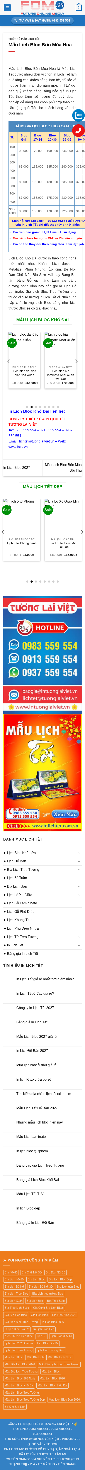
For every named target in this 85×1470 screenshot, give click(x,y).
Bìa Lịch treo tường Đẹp (47, 1293)
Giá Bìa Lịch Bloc (16, 1315)
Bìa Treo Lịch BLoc (17, 1307)
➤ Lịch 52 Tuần (15, 878)
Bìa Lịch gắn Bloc (68, 1286)
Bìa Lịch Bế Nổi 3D (41, 1286)
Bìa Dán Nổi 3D (55, 1272)
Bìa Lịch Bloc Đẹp (60, 1279)
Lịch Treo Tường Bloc (51, 1350)
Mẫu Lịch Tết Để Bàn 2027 (37, 1108)
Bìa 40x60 (11, 1272)
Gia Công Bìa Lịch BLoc (48, 1307)
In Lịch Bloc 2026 (53, 1322)
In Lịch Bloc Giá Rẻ (17, 1329)
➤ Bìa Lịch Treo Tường (21, 869)
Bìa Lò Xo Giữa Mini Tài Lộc (63, 545)
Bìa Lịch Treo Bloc (16, 1293)
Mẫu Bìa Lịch (35, 1357)
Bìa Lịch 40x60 (14, 1279)
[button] (7, 7)
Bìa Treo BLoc (56, 1300)
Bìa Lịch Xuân (13, 1300)
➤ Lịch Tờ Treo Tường (21, 937)
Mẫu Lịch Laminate (31, 1137)
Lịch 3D (41, 1336)
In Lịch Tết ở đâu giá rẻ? (35, 993)
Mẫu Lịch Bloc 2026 (52, 1378)
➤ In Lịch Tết (13, 945)
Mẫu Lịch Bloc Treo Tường (22, 1392)
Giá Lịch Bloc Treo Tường (21, 1322)
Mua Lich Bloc (14, 1357)
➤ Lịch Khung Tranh (18, 920)
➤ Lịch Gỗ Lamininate (20, 903)
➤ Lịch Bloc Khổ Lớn (19, 853)
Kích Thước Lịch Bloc (19, 1336)
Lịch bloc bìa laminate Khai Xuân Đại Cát (60, 374)
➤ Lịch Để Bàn (14, 861)
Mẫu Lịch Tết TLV (30, 1194)
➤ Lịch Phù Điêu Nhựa (21, 928)
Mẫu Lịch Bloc (51, 1371)
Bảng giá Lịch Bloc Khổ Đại (37, 1180)
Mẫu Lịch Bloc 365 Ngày (20, 1378)
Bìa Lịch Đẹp (35, 1300)
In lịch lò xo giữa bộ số (33, 1079)
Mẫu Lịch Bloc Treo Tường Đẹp (25, 1399)
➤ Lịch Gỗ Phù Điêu (18, 911)
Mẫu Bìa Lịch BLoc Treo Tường (59, 1364)
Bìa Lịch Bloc (36, 1279)
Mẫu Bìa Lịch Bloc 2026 (20, 1364)
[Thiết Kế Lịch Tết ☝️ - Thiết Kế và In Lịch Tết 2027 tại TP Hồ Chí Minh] (42, 7)
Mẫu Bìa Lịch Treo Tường (21, 1371)
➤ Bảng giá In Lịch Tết (20, 953)
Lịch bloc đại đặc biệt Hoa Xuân (24, 373)
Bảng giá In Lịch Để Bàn (35, 1222)
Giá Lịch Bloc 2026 (64, 1315)
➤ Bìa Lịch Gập (15, 886)
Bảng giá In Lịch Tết (31, 1022)
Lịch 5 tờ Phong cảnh (22, 543)
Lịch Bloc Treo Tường (18, 1350)
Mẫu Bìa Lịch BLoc (60, 1357)
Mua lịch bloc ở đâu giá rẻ (36, 1065)
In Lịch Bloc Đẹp (43, 1329)
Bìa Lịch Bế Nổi (14, 1286)
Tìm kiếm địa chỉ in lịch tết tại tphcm (43, 1094)
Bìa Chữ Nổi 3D (32, 1272)
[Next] (76, 369)
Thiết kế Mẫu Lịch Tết (24, 39)
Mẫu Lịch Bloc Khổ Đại (19, 1385)
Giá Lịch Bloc (39, 1315)
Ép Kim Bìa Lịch (15, 1406)
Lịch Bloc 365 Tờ (61, 1336)
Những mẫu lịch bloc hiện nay (39, 1122)
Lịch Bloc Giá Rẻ (47, 1343)
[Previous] (8, 369)
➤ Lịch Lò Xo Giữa (17, 895)
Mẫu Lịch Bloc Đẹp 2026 (64, 1399)
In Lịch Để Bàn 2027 (32, 1051)
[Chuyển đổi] (79, 852)
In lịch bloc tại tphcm (32, 1151)
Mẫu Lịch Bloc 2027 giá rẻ (36, 1036)
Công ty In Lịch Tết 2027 (35, 1008)
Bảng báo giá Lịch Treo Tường (40, 1165)
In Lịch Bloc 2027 (16, 467)
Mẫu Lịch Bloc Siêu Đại (52, 1385)
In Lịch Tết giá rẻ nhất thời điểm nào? (45, 979)
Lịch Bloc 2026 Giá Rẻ (19, 1343)
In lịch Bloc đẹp (28, 1208)
